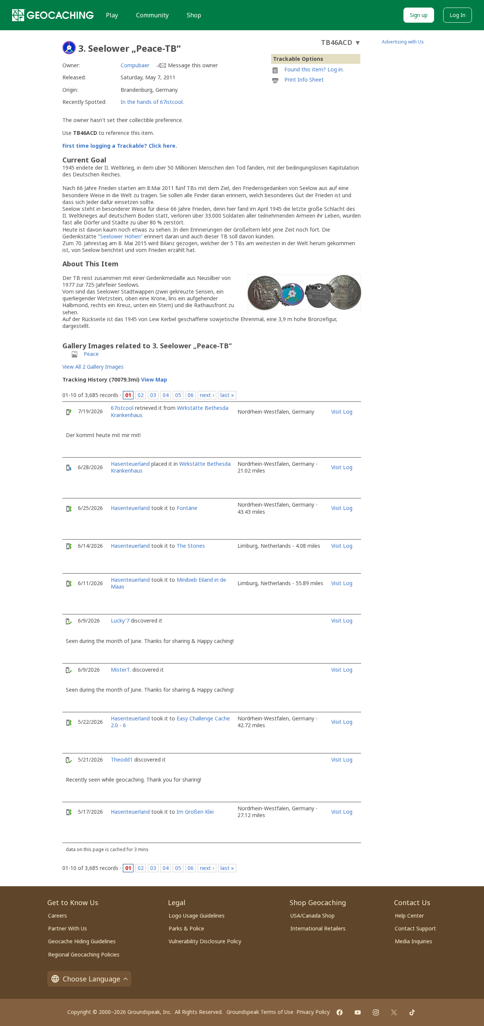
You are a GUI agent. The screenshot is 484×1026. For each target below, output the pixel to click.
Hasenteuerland (130, 463)
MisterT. (121, 669)
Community (152, 15)
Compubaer (135, 65)
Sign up (419, 15)
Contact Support (415, 928)
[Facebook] (339, 1012)
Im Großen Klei (195, 811)
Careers (57, 915)
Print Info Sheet (304, 79)
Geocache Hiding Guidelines (82, 941)
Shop (194, 15)
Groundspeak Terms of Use (259, 1011)
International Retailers (318, 928)
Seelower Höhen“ (121, 236)
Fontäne (187, 507)
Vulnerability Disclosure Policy (205, 941)
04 (166, 395)
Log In (457, 15)
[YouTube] (357, 1012)
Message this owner (193, 65)
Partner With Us (67, 928)
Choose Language (91, 978)
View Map (154, 379)
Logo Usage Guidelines (197, 915)
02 (141, 395)
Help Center (409, 915)
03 (153, 395)
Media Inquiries (413, 941)
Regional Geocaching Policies (83, 954)
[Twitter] (394, 1012)
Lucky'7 (120, 620)
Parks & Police (186, 928)
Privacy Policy (313, 1011)
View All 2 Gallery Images (93, 366)
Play (112, 15)
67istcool (122, 407)
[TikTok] (412, 1012)
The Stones (191, 545)
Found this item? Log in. (314, 69)
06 (191, 395)
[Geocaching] (53, 15)
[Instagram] (375, 1012)
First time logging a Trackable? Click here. (119, 145)
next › (207, 395)
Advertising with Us (403, 42)
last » (227, 395)
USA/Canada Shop (312, 915)
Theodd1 (122, 759)
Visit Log (341, 411)
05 (178, 395)
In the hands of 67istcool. (152, 101)
